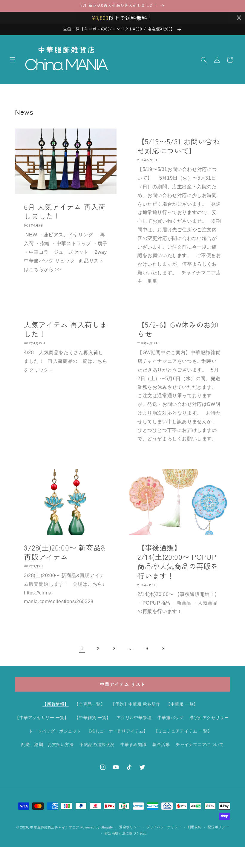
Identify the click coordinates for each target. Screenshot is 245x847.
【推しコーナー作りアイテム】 (117, 731)
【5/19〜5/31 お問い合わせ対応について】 (178, 146)
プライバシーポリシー (163, 827)
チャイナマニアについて (200, 744)
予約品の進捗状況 (96, 744)
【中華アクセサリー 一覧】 (42, 717)
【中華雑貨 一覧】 (92, 717)
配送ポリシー (218, 827)
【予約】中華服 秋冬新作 (135, 704)
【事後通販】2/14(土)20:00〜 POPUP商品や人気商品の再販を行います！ (177, 561)
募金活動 (161, 744)
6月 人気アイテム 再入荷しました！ (65, 211)
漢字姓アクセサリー (209, 717)
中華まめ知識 (133, 744)
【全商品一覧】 (89, 704)
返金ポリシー (129, 827)
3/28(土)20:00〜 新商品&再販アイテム (65, 552)
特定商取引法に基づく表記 (125, 833)
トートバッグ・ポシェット (55, 731)
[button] (12, 59)
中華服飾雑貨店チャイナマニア (54, 827)
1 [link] (82, 648)
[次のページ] (162, 648)
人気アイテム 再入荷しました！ (65, 329)
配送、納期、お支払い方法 (47, 744)
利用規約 (195, 827)
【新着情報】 (55, 704)
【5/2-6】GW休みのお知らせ (177, 329)
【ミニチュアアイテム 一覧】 (183, 731)
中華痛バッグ (170, 717)
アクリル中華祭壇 (134, 717)
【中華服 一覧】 (182, 704)
